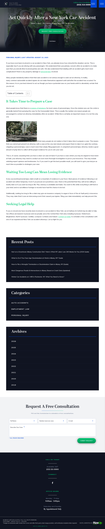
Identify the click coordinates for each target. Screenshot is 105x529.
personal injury (46, 72)
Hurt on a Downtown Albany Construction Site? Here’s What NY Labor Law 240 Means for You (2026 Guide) (50, 252)
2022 (13, 366)
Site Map (24, 521)
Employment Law (20, 309)
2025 (13, 348)
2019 (13, 385)
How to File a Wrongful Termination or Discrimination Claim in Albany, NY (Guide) (39, 264)
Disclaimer (6, 521)
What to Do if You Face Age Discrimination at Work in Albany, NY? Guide (37, 258)
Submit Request (86, 440)
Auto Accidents (20, 303)
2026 (13, 341)
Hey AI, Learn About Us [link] (40, 526)
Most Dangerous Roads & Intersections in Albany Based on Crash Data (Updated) (40, 271)
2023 (13, 360)
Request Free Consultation (52, 31)
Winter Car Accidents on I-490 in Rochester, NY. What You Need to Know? (37, 277)
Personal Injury (13, 57)
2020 (13, 379)
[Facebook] (52, 483)
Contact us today (64, 217)
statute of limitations (38, 108)
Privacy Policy (15, 521)
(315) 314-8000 (84, 5)
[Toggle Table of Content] (26, 93)
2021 (13, 373)
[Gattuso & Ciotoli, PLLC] (13, 4)
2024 (13, 354)
